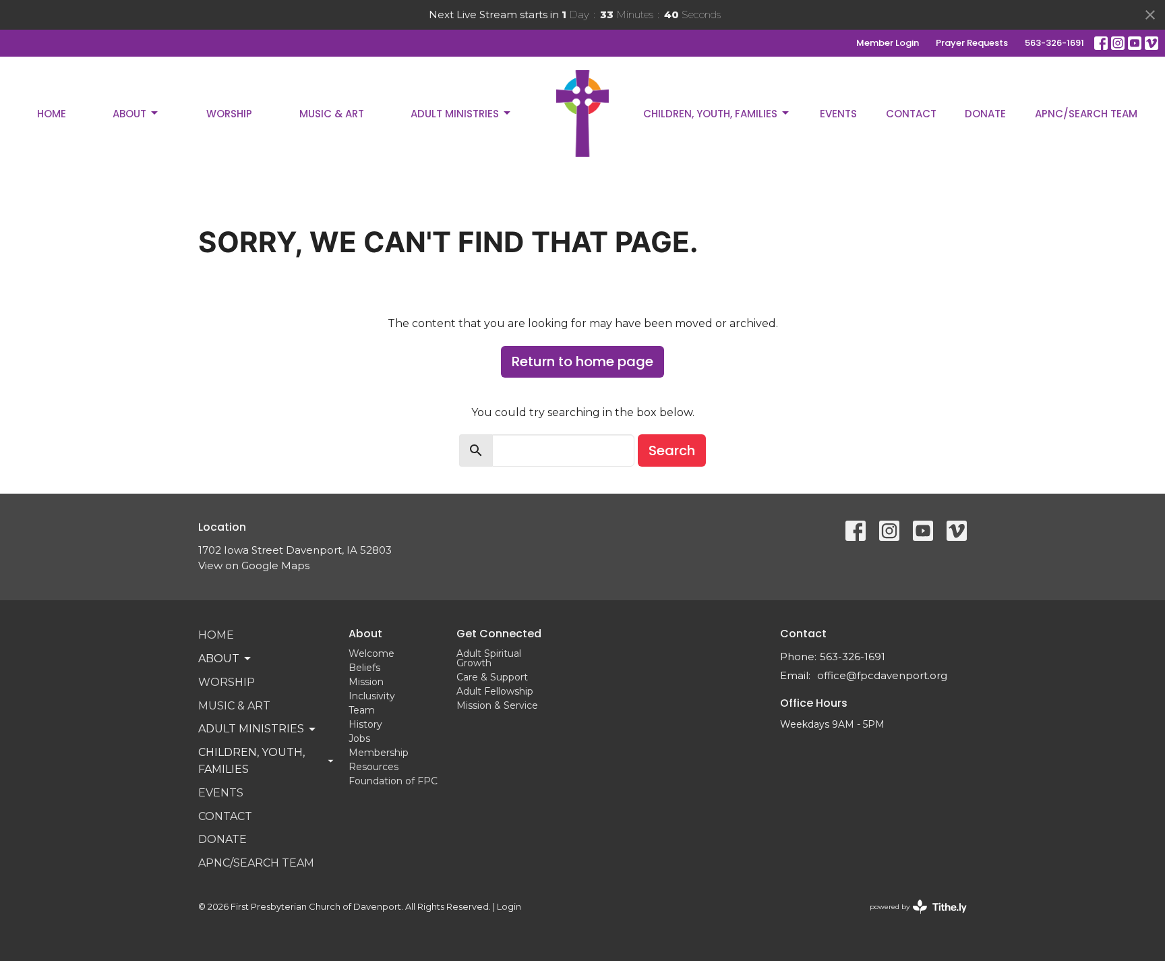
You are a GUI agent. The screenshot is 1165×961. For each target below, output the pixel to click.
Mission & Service (497, 705)
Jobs (359, 738)
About (129, 114)
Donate (985, 114)
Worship (229, 114)
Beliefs (364, 668)
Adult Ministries (455, 114)
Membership (379, 753)
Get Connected (498, 633)
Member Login (887, 42)
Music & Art (331, 114)
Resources (373, 767)
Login (509, 907)
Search (672, 450)
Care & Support (492, 677)
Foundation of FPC (393, 781)
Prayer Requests (972, 42)
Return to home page (582, 361)
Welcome (371, 653)
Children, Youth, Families (710, 114)
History (365, 724)
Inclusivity (372, 696)
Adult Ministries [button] (251, 728)
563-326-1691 (1054, 42)
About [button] (218, 658)
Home (51, 114)
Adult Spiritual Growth (488, 658)
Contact (911, 114)
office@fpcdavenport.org (882, 675)
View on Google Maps (253, 565)
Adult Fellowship (494, 691)
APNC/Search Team (1086, 114)
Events (838, 114)
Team (362, 710)
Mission (366, 682)
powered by (912, 918)
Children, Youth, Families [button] (251, 761)
